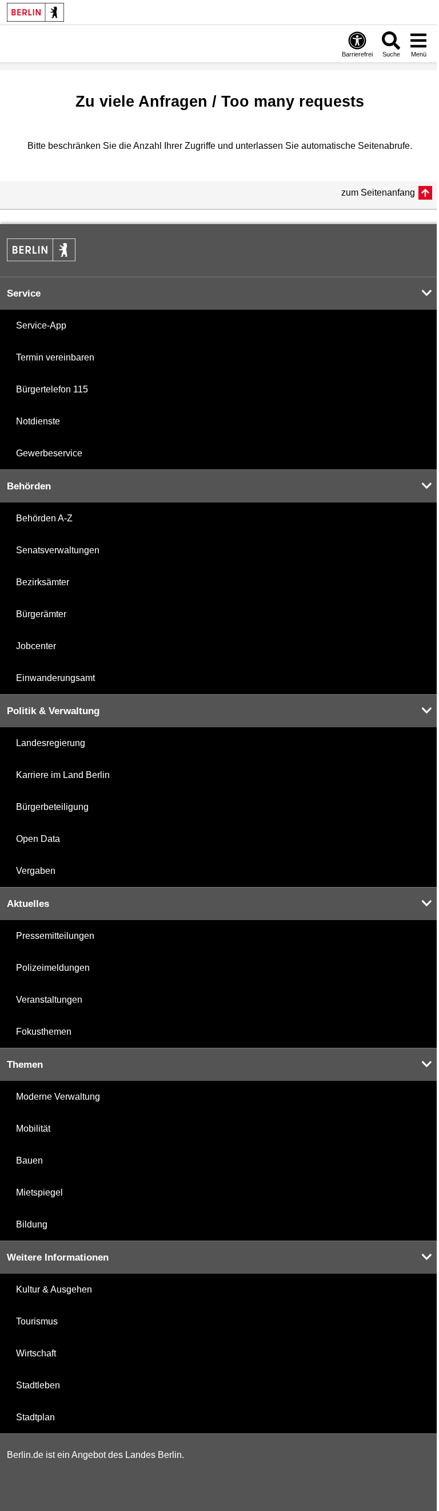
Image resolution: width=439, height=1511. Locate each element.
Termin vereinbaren (55, 357)
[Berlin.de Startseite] (35, 12)
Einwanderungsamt (55, 678)
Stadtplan (35, 1417)
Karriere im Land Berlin (63, 775)
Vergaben (35, 871)
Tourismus (37, 1321)
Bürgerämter (41, 614)
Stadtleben (38, 1385)
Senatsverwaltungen (57, 550)
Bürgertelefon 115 (52, 389)
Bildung (31, 1224)
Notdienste (38, 421)
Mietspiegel (39, 1192)
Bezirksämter (42, 582)
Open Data (38, 839)
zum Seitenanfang (378, 192)
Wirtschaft (36, 1353)
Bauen (29, 1160)
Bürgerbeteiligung (52, 807)
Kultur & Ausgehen (54, 1289)
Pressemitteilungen (55, 936)
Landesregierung (50, 743)
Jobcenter (36, 646)
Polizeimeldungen (53, 968)
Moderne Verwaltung (58, 1096)
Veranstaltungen (49, 999)
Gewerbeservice (49, 453)
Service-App (41, 325)
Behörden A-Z (44, 518)
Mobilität (33, 1128)
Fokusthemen (43, 1031)
